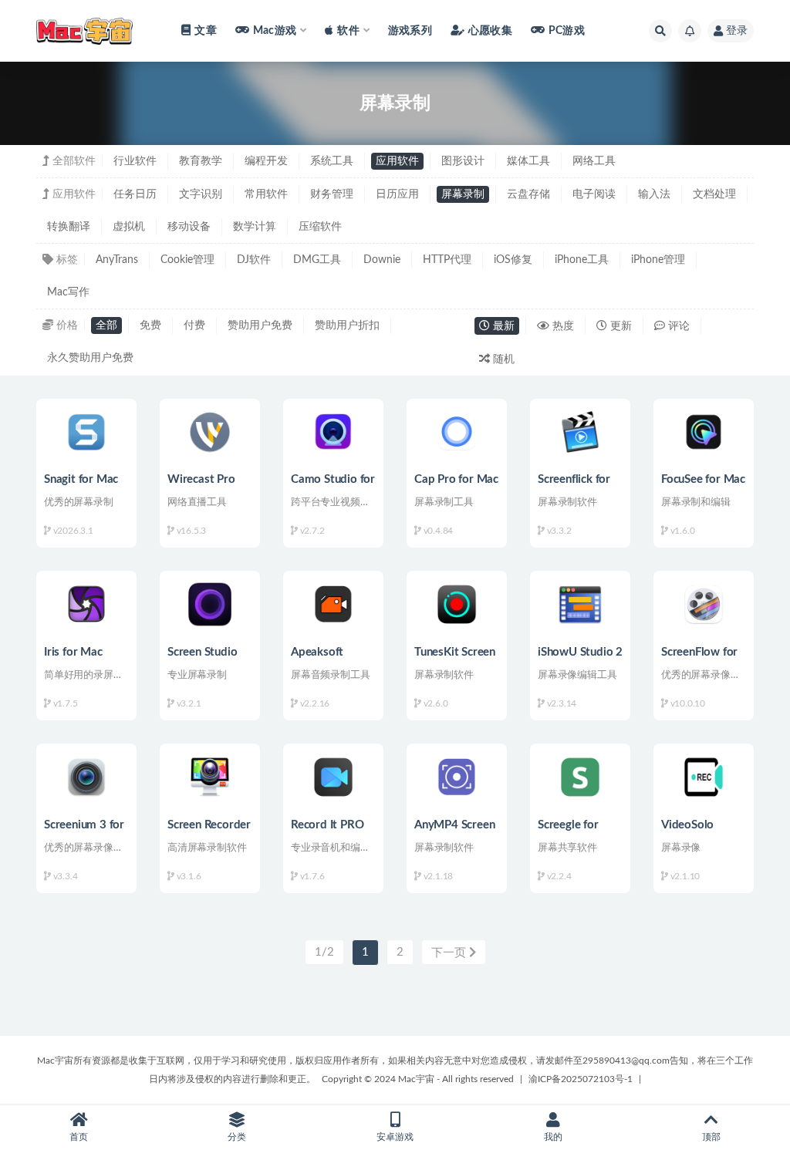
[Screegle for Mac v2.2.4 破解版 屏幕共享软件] (580, 777)
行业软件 (135, 161)
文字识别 (200, 194)
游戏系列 (410, 30)
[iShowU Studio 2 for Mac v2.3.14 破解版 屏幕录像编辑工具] (580, 604)
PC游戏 (567, 30)
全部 (106, 325)
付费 (194, 325)
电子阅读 (594, 194)
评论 (677, 326)
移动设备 (189, 226)
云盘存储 (528, 194)
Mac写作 (68, 292)
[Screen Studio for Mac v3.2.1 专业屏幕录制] (210, 604)
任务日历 (135, 194)
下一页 (450, 953)
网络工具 (594, 161)
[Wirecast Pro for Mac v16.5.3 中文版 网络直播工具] (210, 432)
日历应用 (397, 194)
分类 (237, 1137)
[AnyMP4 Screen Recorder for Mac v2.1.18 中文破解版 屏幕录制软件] (457, 777)
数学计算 (254, 226)
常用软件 (266, 194)
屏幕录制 (462, 194)
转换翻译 (68, 226)
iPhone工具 (582, 260)
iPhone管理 (658, 260)
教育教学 (200, 161)
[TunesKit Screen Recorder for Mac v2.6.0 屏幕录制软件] (457, 604)
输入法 (654, 194)
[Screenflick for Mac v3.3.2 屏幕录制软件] (580, 432)
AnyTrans (117, 260)
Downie (381, 260)
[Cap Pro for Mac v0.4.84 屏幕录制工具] (457, 432)
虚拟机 (129, 226)
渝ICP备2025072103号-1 (580, 1079)
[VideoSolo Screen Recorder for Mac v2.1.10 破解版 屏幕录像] (703, 777)
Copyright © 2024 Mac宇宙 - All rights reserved (418, 1079)
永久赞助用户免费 (90, 357)
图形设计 (462, 161)
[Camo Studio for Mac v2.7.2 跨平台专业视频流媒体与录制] (333, 432)
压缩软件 (320, 226)
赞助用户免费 (260, 325)
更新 (619, 326)
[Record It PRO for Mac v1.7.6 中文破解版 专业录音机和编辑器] (333, 777)
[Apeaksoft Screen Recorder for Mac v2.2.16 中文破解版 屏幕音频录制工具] (333, 604)
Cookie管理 (187, 260)
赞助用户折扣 (347, 325)
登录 (737, 30)
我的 (553, 1137)
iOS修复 (513, 260)
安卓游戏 (395, 1137)
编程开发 (266, 161)
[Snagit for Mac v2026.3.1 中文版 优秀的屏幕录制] (86, 432)
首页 (78, 1137)
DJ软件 (254, 260)
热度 (561, 326)
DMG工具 (317, 260)
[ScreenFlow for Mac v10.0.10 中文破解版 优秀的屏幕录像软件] (703, 604)
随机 (502, 359)
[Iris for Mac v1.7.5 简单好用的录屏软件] (86, 604)
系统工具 (331, 161)
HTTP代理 (447, 260)
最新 (502, 326)
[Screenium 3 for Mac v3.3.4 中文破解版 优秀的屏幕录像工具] (86, 777)
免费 (150, 325)
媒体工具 (528, 161)
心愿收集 (490, 30)
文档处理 (714, 194)
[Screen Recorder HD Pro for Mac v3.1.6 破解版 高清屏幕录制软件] (210, 777)
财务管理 (331, 194)
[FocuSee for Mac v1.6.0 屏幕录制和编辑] (703, 432)
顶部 (711, 1137)
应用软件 (397, 161)
